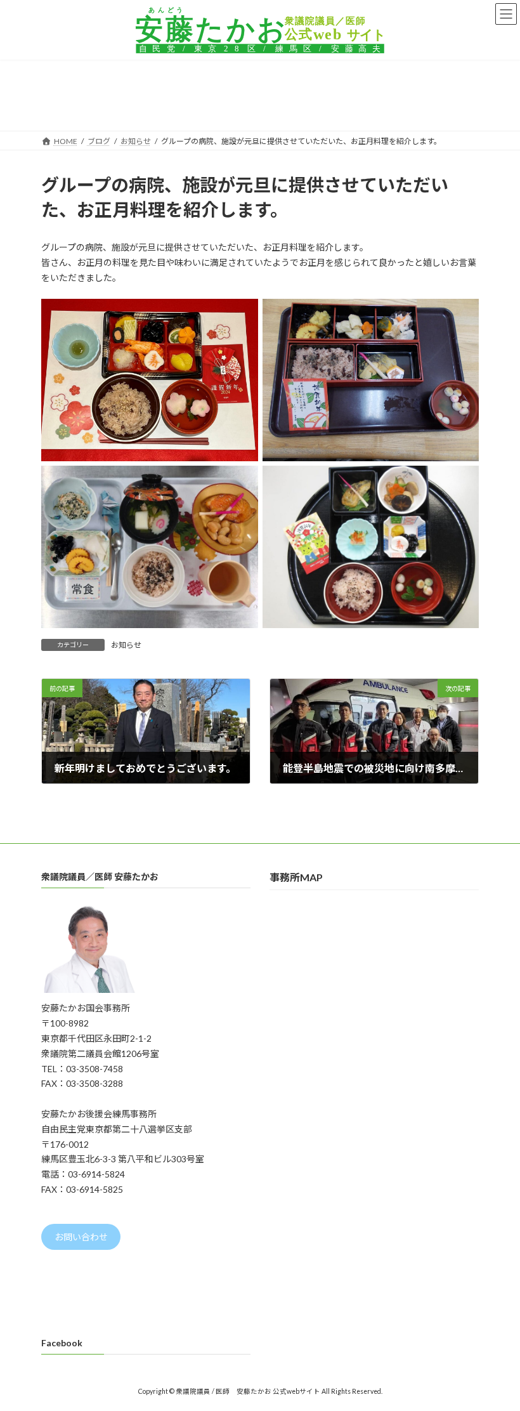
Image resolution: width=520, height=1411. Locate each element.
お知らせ (126, 645)
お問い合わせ (81, 1236)
